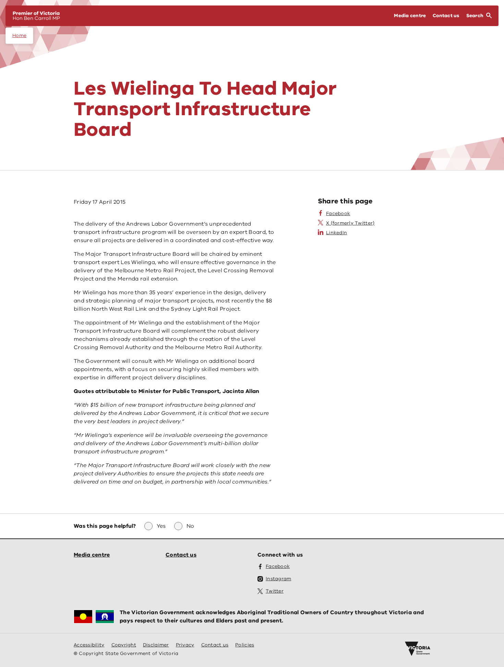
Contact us (181, 555)
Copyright (123, 645)
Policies (244, 645)
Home (19, 35)
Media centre (92, 555)
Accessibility (89, 645)
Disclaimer (156, 645)
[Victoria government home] (417, 649)
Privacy (185, 645)
